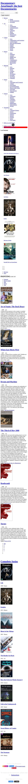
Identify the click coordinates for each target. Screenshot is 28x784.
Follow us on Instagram (9, 127)
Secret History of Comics (8, 728)
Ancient (12, 55)
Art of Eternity (7, 361)
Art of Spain (7, 329)
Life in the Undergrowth (8, 704)
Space (11, 118)
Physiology (12, 74)
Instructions (15, 775)
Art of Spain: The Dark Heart (12, 307)
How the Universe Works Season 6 (11, 680)
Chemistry (12, 99)
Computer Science (14, 110)
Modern (12, 58)
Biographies (13, 62)
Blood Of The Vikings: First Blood (12, 153)
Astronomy (12, 96)
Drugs (11, 69)
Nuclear (12, 117)
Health (11, 72)
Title (5, 282)
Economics (12, 100)
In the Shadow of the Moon (11, 175)
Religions (12, 47)
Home (11, 19)
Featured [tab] (6, 279)
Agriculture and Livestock (16, 82)
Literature (12, 30)
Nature (5, 79)
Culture (5, 37)
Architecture (13, 26)
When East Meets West (10, 350)
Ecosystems (13, 85)
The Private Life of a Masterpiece (12, 463)
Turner (3, 524)
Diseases (12, 68)
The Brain (12, 76)
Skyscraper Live (9, 196)
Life (2, 583)
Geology (12, 102)
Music (11, 32)
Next (5, 273)
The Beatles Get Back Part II (11, 240)
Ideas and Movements (15, 43)
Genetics (12, 71)
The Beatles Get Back (7, 655)
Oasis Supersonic (9, 262)
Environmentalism (14, 86)
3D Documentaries (14, 20)
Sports (11, 48)
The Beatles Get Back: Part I (11, 218)
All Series (12, 22)
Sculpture (12, 36)
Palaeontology (13, 104)
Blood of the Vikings (7, 631)
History (5, 51)
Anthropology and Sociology (17, 40)
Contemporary (13, 60)
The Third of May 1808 (10, 430)
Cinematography (14, 27)
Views (5, 283)
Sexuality (12, 75)
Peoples (12, 44)
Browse (6, 18)
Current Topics (13, 41)
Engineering (13, 113)
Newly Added (7, 281)
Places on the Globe (15, 88)
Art (4, 23)
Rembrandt (5, 483)
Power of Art (7, 503)
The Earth (12, 89)
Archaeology (13, 61)
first (5, 543)
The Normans (5, 752)
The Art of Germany (9, 410)
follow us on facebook (9, 123)
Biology (12, 97)
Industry (12, 114)
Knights (3, 607)
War (11, 64)
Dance (11, 29)
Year (5, 285)
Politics (12, 46)
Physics (12, 106)
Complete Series (9, 561)
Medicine (6, 65)
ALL (11, 25)
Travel (11, 50)
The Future (12, 120)
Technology (7, 107)
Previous (6, 272)
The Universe (13, 90)
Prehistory (12, 54)
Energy (12, 111)
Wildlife (12, 92)
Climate (12, 83)
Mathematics (13, 103)
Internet (12, 116)
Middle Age (13, 57)
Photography (13, 34)
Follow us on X (8, 126)
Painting (12, 33)
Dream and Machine (9, 382)
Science (6, 93)
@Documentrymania (20, 766)
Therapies (12, 78)
